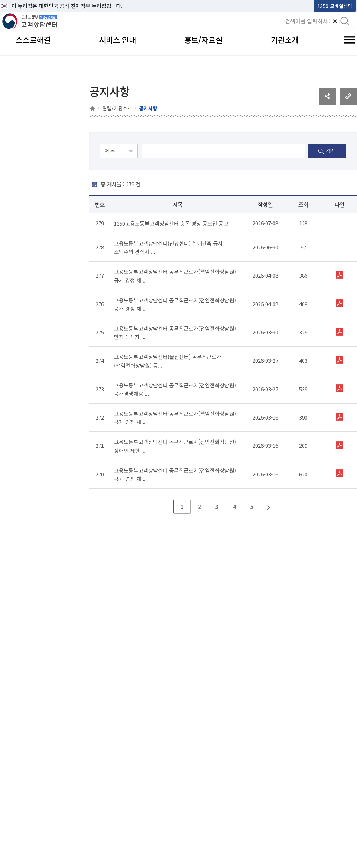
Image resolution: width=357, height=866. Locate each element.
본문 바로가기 (17, 5)
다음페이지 (269, 507)
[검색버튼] (345, 22)
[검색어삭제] (335, 22)
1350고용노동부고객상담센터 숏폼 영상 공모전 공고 (171, 223)
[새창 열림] (327, 102)
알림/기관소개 (117, 108)
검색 (331, 150)
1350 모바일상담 (334, 5)
